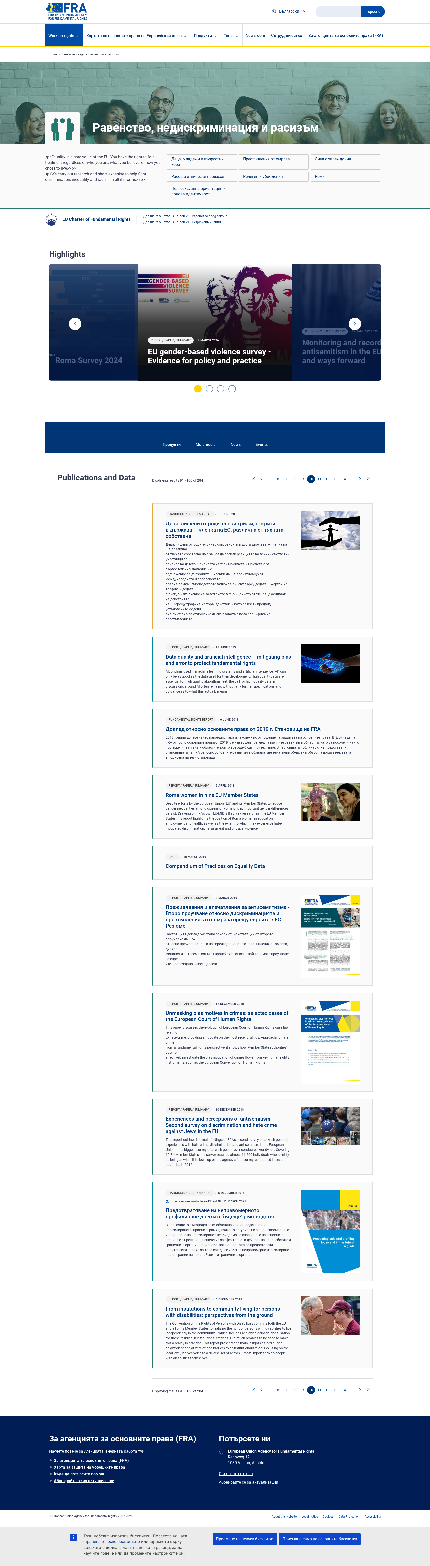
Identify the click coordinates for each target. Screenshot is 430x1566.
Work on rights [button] (61, 35)
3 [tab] (220, 388)
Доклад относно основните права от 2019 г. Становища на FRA (243, 729)
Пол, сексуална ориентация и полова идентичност (198, 191)
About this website (284, 1516)
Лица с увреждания (333, 159)
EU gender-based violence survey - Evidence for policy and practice (209, 356)
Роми (320, 176)
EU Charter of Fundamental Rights (96, 219)
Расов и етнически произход (197, 176)
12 (327, 479)
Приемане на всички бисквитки (244, 1539)
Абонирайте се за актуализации (84, 1480)
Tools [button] (228, 35)
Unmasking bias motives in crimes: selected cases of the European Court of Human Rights (227, 1016)
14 (344, 479)
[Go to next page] (360, 479)
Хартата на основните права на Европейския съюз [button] (134, 35)
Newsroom (255, 35)
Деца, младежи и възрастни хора (197, 162)
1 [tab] (198, 388)
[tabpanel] (215, 322)
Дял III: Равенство (156, 216)
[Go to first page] (254, 479)
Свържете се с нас (236, 1473)
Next (355, 324)
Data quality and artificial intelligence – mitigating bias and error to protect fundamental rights (228, 660)
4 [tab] (232, 388)
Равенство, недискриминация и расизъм (90, 54)
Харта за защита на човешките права (89, 1467)
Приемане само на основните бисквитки (319, 1539)
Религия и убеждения (263, 176)
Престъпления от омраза (266, 159)
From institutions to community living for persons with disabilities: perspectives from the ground (223, 1312)
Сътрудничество (286, 35)
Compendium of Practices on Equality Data (215, 866)
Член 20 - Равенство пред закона (202, 216)
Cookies (328, 1516)
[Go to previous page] (262, 479)
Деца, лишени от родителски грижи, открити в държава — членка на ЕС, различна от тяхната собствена (224, 530)
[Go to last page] (369, 479)
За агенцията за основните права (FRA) (345, 35)
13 (336, 479)
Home (53, 54)
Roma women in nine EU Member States (212, 795)
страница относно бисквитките (111, 1541)
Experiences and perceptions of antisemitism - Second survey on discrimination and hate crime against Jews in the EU (221, 1125)
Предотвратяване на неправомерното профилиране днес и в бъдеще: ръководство (221, 1213)
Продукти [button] (203, 35)
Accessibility (373, 1516)
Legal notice (310, 1516)
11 (319, 479)
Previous (75, 324)
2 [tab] (209, 388)
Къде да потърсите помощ (79, 1474)
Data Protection (349, 1516)
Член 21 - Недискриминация (199, 222)
